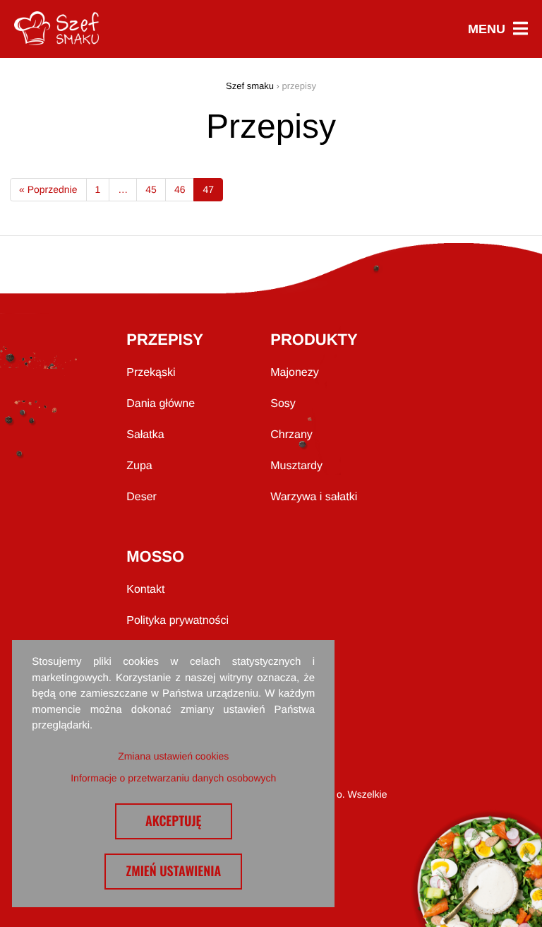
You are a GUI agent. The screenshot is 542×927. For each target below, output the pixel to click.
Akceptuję (173, 821)
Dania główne (160, 404)
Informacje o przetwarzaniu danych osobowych (173, 778)
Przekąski (150, 373)
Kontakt (145, 590)
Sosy (283, 404)
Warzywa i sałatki (313, 497)
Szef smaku (250, 86)
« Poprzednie (48, 189)
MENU (497, 29)
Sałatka (145, 435)
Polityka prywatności (177, 621)
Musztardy (296, 466)
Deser (141, 497)
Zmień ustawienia (173, 871)
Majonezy (294, 373)
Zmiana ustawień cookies (173, 756)
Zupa (139, 466)
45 (151, 189)
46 (180, 189)
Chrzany (291, 435)
